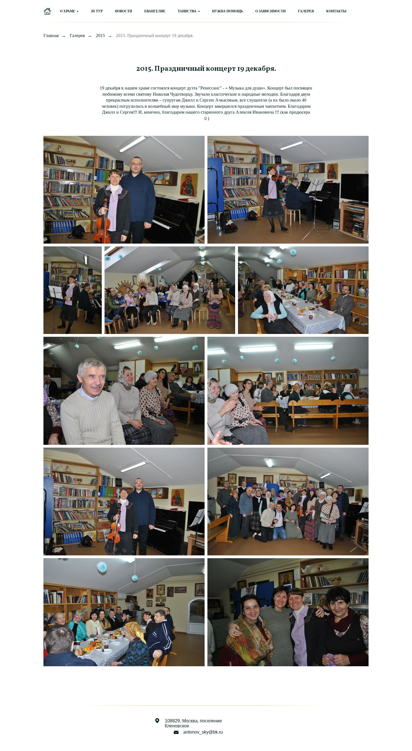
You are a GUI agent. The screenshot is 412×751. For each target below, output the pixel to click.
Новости (123, 11)
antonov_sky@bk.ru (203, 732)
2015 (100, 35)
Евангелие (154, 11)
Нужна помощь (227, 11)
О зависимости (270, 11)
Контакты (336, 11)
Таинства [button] (187, 11)
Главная (51, 35)
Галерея (306, 11)
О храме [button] (67, 11)
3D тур (97, 11)
